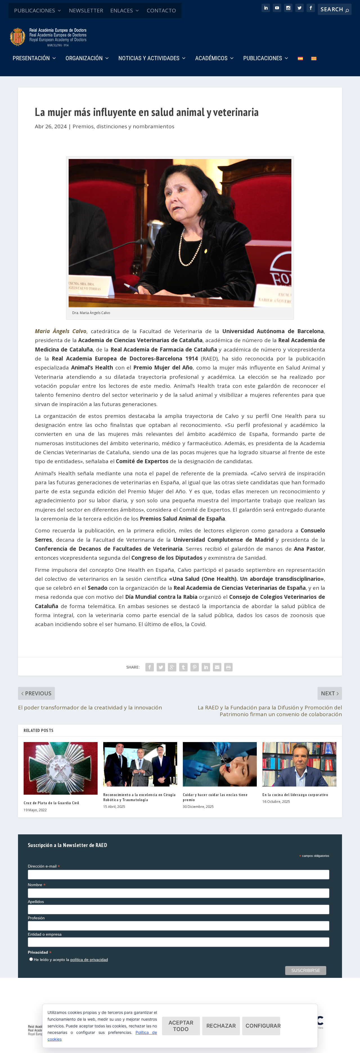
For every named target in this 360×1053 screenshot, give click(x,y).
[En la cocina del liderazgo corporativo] (299, 764)
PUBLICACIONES (34, 10)
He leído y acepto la (71, 959)
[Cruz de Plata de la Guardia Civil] (61, 768)
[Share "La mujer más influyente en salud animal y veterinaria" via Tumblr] (183, 667)
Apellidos (36, 901)
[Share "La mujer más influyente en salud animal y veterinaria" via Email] (217, 667)
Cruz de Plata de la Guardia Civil (51, 802)
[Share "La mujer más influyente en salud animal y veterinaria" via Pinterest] (194, 667)
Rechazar (221, 1026)
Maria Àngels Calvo (60, 331)
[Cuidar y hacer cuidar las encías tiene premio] (220, 764)
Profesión (36, 918)
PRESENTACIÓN (31, 59)
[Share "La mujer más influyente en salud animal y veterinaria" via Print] (228, 667)
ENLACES (121, 10)
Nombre (37, 885)
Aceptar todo (180, 1026)
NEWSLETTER (86, 10)
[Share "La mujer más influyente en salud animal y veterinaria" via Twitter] (160, 667)
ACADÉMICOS (211, 59)
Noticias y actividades (148, 59)
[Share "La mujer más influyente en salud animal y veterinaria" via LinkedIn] (206, 667)
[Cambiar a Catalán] (313, 66)
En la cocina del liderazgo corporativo (295, 794)
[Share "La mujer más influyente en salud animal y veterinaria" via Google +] (172, 667)
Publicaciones (262, 59)
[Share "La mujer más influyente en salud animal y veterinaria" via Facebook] (149, 667)
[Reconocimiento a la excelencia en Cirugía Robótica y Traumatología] (140, 764)
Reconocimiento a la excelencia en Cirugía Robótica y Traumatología (139, 797)
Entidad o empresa (45, 934)
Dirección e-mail (44, 866)
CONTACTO (161, 10)
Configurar (263, 1026)
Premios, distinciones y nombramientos (123, 126)
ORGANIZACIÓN (84, 59)
